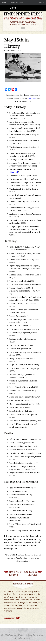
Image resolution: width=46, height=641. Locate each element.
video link (13, 172)
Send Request (9, 618)
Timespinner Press (23, 14)
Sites (40, 2)
